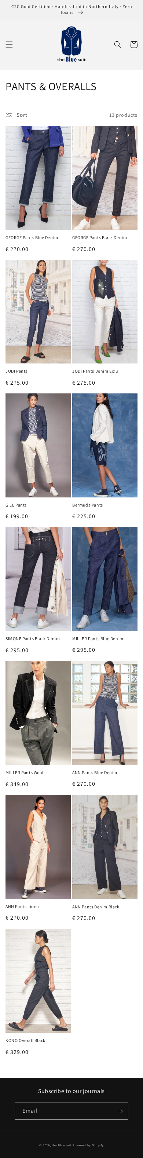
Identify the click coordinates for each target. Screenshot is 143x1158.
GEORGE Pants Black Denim (99, 237)
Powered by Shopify (88, 1145)
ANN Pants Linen (22, 906)
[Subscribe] (120, 1111)
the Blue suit (62, 1145)
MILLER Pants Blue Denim (98, 638)
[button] (9, 44)
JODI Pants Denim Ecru (95, 371)
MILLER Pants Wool (24, 772)
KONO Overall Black (25, 1040)
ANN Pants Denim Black (96, 906)
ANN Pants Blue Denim (94, 772)
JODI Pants (16, 371)
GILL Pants (16, 505)
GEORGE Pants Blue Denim (32, 237)
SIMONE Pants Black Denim (33, 638)
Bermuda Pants (87, 505)
